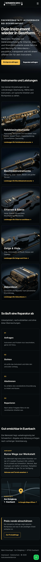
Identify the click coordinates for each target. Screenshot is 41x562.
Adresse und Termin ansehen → (16, 472)
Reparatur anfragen (30, 62)
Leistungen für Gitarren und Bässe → (17, 219)
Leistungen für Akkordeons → (15, 297)
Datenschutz (14, 555)
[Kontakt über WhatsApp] (36, 557)
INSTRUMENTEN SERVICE (13, 3)
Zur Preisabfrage (12, 535)
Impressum (5, 555)
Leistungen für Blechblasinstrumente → (19, 181)
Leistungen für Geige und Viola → (16, 258)
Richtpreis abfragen (10, 62)
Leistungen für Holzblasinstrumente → (18, 142)
